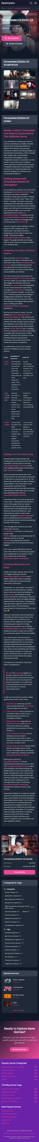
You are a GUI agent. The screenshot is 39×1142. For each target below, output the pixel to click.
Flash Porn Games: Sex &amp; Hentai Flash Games (19, 907)
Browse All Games (16, 44)
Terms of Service (23, 1133)
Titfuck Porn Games (13, 960)
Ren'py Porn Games (9, 1076)
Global (26, 912)
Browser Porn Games (13, 903)
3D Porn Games (11, 892)
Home (3, 8)
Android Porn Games (13, 896)
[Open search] (31, 3)
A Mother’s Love (7, 1111)
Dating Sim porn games (14, 940)
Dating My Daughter (9, 1117)
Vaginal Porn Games (13, 964)
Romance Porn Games (14, 953)
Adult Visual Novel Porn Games (13, 1067)
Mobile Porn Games (13, 918)
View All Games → (19, 1010)
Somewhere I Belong (9, 1114)
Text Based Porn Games (14, 925)
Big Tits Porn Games (13, 936)
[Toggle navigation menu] (35, 3)
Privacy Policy (12, 1133)
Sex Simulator (11, 957)
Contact (33, 1133)
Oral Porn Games (12, 950)
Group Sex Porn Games (14, 943)
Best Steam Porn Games (14, 899)
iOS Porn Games (12, 915)
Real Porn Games (12, 922)
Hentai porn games (13, 946)
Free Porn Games (12, 912)
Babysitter (5, 1123)
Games (10, 8)
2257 (5, 1133)
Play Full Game (13, 38)
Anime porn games (13, 933)
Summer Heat (7, 1120)
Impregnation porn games (11, 1098)
